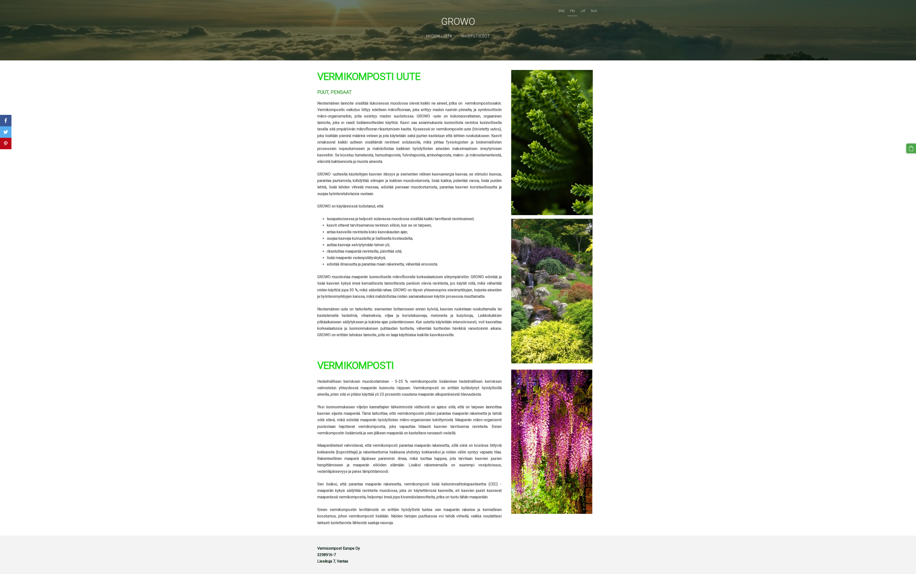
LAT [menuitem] (583, 11)
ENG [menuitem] (562, 11)
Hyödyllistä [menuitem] (439, 36)
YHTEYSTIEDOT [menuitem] (475, 36)
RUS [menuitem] (594, 11)
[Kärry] (911, 148)
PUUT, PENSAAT (334, 92)
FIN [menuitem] (572, 11)
